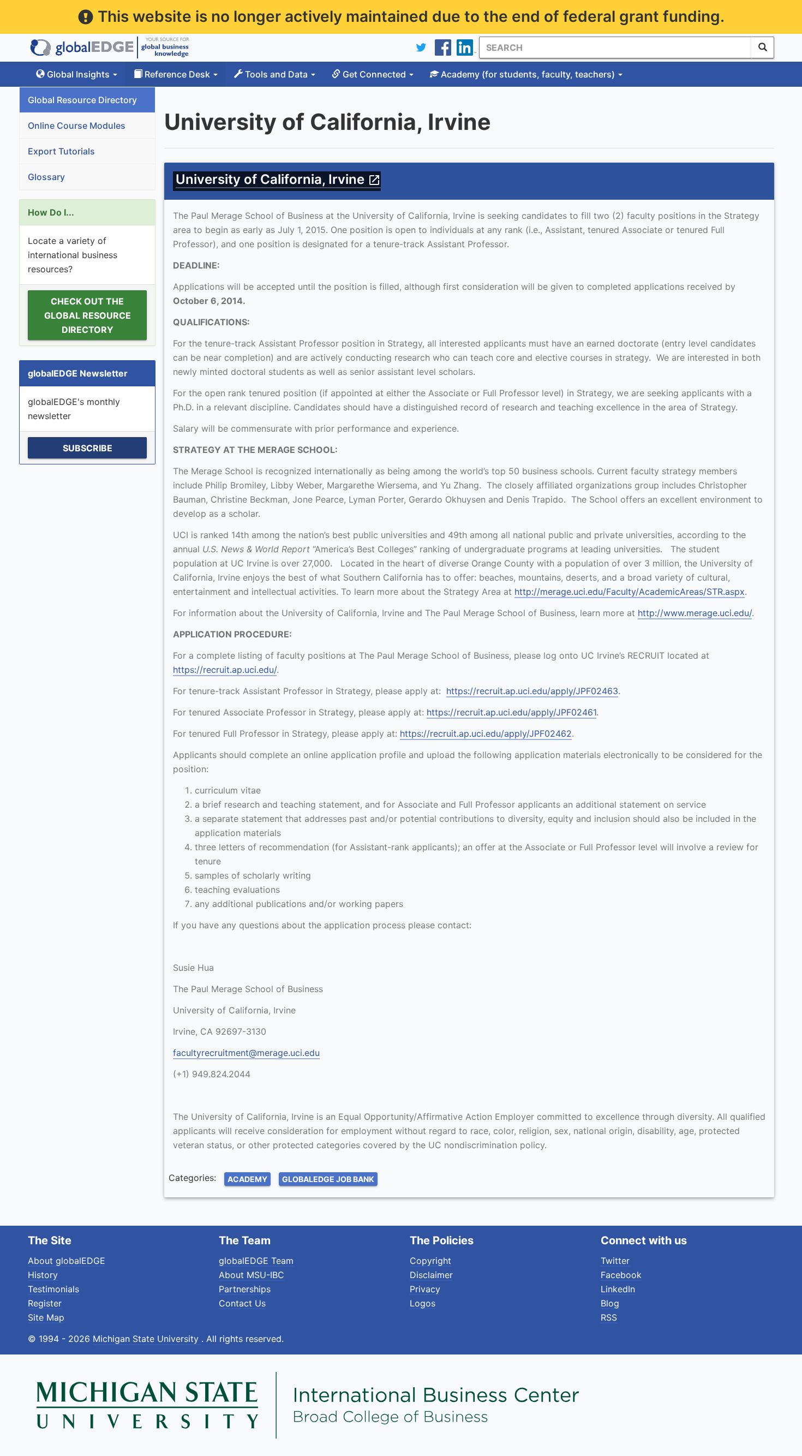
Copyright (430, 1260)
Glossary (46, 176)
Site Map (46, 1317)
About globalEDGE (66, 1260)
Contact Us (242, 1303)
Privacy (425, 1289)
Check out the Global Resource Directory (87, 315)
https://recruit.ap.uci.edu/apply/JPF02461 (511, 712)
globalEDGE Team (256, 1260)
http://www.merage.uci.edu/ (695, 612)
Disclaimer (431, 1274)
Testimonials (53, 1289)
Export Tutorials (61, 151)
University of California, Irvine (278, 179)
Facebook (621, 1274)
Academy (247, 1179)
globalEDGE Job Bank (328, 1179)
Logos (422, 1303)
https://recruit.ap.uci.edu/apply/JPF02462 (486, 733)
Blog (610, 1303)
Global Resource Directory (82, 99)
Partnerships (245, 1289)
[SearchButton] (762, 47)
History (43, 1274)
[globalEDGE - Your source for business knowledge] (109, 47)
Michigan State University (147, 1338)
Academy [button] (527, 74)
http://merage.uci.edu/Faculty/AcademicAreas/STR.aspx (629, 591)
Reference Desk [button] (177, 74)
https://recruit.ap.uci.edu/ (225, 669)
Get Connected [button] (374, 74)
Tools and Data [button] (276, 74)
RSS (609, 1317)
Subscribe (87, 448)
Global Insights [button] (78, 74)
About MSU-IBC (251, 1274)
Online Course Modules (76, 125)
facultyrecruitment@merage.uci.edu (246, 1052)
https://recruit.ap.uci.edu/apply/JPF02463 (532, 690)
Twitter (615, 1260)
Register (45, 1303)
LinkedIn (618, 1289)
